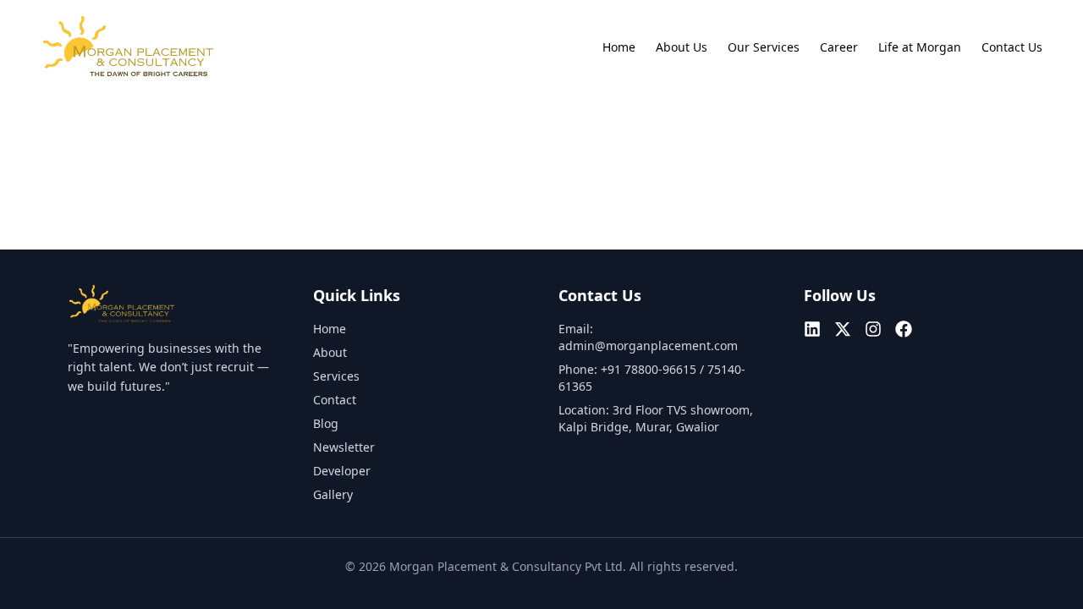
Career (839, 47)
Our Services (764, 47)
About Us (681, 47)
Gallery (333, 494)
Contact (334, 400)
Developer (342, 471)
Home (618, 47)
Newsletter (344, 447)
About (330, 352)
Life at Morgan (919, 47)
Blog (325, 423)
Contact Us (1011, 47)
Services (336, 376)
